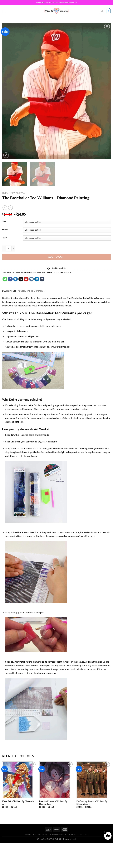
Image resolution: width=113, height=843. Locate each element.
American (11, 272)
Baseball (19, 272)
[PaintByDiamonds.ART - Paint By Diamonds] (56, 11)
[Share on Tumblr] (42, 279)
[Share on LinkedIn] (36, 279)
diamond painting (15, 319)
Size (4, 221)
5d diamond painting (44, 405)
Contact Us (30, 834)
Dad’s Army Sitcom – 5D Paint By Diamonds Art (92, 802)
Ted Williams (65, 272)
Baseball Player (30, 272)
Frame (5, 230)
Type (4, 238)
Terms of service (57, 834)
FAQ (87, 834)
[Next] (105, 90)
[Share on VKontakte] (31, 279)
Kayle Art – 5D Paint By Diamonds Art (18, 802)
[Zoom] (6, 155)
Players (50, 272)
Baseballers (41, 272)
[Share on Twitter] (15, 279)
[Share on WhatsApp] (5, 279)
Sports (56, 272)
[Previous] (8, 90)
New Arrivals (18, 193)
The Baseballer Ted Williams (81, 298)
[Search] (102, 11)
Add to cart (56, 256)
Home (5, 193)
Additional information (31, 291)
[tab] (9, 291)
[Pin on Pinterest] (26, 279)
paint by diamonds (54, 305)
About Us (42, 834)
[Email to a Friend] (20, 279)
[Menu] (4, 11)
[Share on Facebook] (10, 279)
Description (9, 291)
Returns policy (76, 834)
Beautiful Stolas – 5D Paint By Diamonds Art (53, 802)
